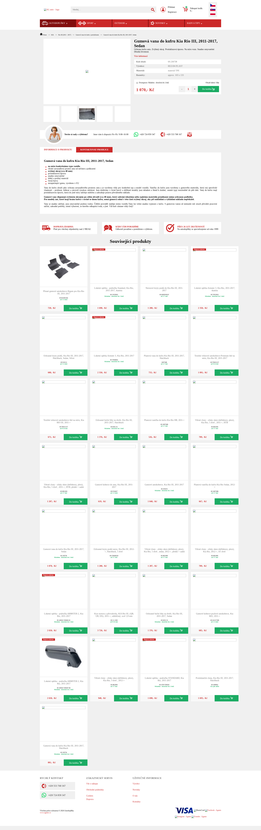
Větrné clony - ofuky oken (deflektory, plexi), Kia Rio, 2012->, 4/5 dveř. (214, 550)
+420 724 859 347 (147, 134)
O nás (135, 796)
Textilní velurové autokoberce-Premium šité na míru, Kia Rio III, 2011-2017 (215, 357)
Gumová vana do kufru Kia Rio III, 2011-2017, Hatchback (63, 747)
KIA (52, 35)
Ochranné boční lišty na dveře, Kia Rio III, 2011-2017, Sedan (164, 615)
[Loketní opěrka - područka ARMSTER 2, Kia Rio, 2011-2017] (63, 590)
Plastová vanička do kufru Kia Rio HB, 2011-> (164, 420)
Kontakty (136, 802)
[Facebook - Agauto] (213, 810)
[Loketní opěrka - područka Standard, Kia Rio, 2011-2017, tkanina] (114, 265)
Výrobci (136, 784)
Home (45, 35)
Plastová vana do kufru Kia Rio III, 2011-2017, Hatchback (164, 357)
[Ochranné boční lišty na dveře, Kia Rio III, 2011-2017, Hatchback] (114, 397)
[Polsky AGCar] (212, 14)
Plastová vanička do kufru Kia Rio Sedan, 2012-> (214, 486)
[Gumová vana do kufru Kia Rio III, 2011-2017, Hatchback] (63, 722)
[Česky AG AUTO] (212, 5)
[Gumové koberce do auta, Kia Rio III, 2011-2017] (114, 461)
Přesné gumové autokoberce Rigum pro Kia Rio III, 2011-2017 (63, 292)
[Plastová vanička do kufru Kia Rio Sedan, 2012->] (214, 461)
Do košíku (207, 89)
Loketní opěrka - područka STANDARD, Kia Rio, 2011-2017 (164, 679)
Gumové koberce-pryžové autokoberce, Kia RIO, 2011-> (214, 615)
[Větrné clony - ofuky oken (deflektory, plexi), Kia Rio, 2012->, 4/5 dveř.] (214, 526)
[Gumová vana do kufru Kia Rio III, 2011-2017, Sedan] (63, 526)
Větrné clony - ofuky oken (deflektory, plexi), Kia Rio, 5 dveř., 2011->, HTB (214, 421)
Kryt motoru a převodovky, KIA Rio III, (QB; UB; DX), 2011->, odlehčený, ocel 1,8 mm (114, 615)
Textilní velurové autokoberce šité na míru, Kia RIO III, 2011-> (64, 421)
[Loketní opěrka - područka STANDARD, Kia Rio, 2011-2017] (164, 655)
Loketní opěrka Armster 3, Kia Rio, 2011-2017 (114, 356)
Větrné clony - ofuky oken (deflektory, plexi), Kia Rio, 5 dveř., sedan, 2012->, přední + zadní (164, 550)
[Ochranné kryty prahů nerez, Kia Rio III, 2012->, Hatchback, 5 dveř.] (114, 526)
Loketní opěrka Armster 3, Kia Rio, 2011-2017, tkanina (214, 289)
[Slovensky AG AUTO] (212, 9)
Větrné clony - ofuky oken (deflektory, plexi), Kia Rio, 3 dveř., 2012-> (114, 679)
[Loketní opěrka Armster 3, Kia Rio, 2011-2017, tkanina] (214, 265)
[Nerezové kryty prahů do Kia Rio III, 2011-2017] (164, 265)
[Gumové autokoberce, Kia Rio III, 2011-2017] (164, 461)
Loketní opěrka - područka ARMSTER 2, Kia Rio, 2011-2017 (63, 615)
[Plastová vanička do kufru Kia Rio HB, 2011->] (164, 397)
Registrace (172, 12)
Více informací (141, 56)
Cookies (89, 796)
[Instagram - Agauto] (183, 817)
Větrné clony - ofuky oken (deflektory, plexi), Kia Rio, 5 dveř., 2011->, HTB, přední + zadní (64, 486)
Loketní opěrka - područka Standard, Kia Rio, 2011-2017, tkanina (114, 289)
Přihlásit (171, 7)
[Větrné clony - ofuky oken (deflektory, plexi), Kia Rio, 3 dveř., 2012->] (114, 655)
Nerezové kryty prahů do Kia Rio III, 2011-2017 (164, 289)
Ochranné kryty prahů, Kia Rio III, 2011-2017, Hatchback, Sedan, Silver (64, 357)
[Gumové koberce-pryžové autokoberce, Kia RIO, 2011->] (214, 590)
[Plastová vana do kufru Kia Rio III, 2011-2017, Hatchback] (164, 332)
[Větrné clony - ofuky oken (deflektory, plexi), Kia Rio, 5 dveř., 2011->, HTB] (214, 397)
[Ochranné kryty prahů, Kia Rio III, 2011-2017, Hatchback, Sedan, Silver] (63, 332)
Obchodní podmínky (95, 790)
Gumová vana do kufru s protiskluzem (87, 35)
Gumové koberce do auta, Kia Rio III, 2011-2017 (114, 486)
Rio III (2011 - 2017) (64, 35)
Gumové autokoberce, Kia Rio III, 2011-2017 (164, 485)
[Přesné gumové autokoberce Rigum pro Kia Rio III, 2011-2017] (63, 266)
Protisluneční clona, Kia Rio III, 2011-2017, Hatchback (215, 679)
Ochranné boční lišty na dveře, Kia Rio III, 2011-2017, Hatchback (114, 421)
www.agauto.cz (45, 813)
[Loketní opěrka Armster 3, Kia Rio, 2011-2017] (114, 332)
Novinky (136, 790)
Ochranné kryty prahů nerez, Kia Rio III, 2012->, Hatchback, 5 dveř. (114, 550)
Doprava (89, 799)
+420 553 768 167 (174, 134)
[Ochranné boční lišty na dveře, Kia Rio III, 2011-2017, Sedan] (164, 590)
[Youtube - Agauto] (199, 817)
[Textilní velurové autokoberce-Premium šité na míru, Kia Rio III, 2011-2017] (214, 332)
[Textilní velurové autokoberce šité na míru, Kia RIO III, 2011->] (63, 397)
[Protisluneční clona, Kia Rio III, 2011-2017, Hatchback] (214, 655)
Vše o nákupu (92, 784)
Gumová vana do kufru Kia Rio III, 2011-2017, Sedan (119, 35)
